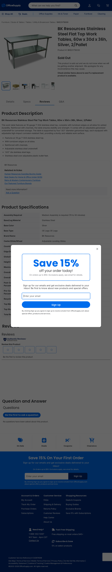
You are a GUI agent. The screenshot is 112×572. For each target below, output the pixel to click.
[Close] (97, 249)
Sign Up (56, 305)
